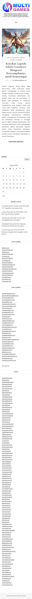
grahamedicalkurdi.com (9, 356)
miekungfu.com (7, 318)
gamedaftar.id (6, 572)
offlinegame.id (6, 434)
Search (4, 157)
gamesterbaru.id (7, 403)
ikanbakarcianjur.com (9, 331)
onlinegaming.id (7, 438)
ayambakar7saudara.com (10, 295)
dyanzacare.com (7, 358)
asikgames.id (6, 503)
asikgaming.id (6, 476)
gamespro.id (6, 555)
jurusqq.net (5, 256)
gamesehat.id (6, 574)
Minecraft (16, 57)
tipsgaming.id (6, 417)
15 (20, 180)
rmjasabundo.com (8, 323)
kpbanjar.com (6, 337)
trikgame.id (5, 380)
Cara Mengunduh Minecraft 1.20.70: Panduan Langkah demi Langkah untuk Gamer (14, 232)
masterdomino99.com (9, 269)
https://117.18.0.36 (7, 250)
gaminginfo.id (6, 451)
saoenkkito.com (7, 302)
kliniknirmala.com (7, 341)
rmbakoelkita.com (8, 310)
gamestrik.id (6, 409)
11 (6, 180)
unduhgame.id (6, 582)
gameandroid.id (7, 384)
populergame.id (7, 585)
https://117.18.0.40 (7, 275)
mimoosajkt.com (7, 325)
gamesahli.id (6, 486)
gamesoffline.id (7, 401)
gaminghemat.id (7, 453)
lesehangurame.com (8, 293)
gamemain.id (6, 505)
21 (17, 184)
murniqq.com (6, 279)
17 (3, 184)
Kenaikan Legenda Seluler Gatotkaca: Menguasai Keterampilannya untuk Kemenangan (16, 70)
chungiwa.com (7, 329)
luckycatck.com (7, 308)
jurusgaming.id (6, 470)
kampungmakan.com (9, 306)
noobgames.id (6, 568)
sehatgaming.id (7, 545)
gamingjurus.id (6, 457)
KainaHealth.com (7, 346)
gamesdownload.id (8, 560)
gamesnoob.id (6, 553)
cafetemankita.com (8, 320)
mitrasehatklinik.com (8, 335)
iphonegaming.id (7, 430)
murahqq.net (6, 260)
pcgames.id (5, 443)
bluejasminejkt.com (8, 314)
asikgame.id (5, 522)
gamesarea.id (6, 516)
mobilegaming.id (7, 432)
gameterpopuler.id (8, 576)
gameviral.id (6, 570)
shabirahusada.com (8, 348)
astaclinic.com (6, 352)
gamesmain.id (6, 484)
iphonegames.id (7, 388)
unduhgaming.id (7, 539)
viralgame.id (6, 580)
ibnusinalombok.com (9, 354)
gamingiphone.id (7, 413)
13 (13, 180)
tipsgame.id (5, 449)
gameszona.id (6, 491)
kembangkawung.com (9, 327)
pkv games (5, 366)
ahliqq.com (5, 252)
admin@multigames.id (20, 80)
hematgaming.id (7, 488)
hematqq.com (6, 277)
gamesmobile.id (7, 399)
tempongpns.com (8, 297)
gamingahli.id (6, 463)
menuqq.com (6, 281)
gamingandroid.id (7, 424)
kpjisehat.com (6, 333)
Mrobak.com (6, 316)
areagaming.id (6, 474)
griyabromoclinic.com (9, 360)
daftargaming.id (7, 543)
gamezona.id (6, 511)
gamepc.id (5, 390)
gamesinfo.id (6, 395)
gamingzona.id (6, 468)
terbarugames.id (7, 447)
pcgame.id (5, 440)
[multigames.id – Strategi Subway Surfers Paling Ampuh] (16, 8)
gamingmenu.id (7, 459)
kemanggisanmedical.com (10, 339)
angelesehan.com (7, 312)
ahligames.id (6, 499)
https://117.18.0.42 (7, 258)
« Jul (3, 196)
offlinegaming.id (7, 436)
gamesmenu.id (7, 478)
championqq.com (8, 273)
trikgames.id (6, 411)
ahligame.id (5, 520)
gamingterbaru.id (7, 426)
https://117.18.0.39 (7, 254)
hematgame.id (6, 524)
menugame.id (6, 528)
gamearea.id (6, 518)
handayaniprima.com (9, 304)
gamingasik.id (6, 461)
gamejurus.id (6, 507)
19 (10, 184)
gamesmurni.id (7, 480)
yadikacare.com (7, 350)
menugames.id (7, 495)
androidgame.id (7, 378)
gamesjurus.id (6, 482)
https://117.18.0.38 (7, 267)
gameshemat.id (7, 497)
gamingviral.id (6, 534)
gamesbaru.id (6, 557)
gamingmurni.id (7, 455)
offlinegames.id (7, 392)
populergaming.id (7, 547)
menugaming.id (7, 472)
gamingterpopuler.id (8, 551)
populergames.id (7, 564)
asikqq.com (5, 248)
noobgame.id (6, 578)
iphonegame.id (7, 428)
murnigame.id (6, 514)
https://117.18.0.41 (7, 262)
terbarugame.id (7, 445)
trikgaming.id (6, 420)
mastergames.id (7, 526)
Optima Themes (21, 595)
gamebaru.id (6, 566)
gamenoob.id (6, 562)
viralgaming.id (6, 549)
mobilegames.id (7, 397)
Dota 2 (9, 57)
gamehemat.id (6, 501)
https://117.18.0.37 (7, 271)
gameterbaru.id (7, 407)
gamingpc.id (6, 422)
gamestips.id (6, 405)
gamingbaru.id (6, 532)
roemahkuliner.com (8, 300)
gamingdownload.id (8, 530)
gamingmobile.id (7, 415)
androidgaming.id (7, 382)
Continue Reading (16, 141)
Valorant (19, 59)
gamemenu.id (6, 509)
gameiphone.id (7, 386)
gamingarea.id (6, 466)
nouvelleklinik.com (8, 343)
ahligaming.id (6, 493)
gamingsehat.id (7, 541)
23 (24, 184)
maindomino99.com (8, 264)
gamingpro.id (6, 537)
